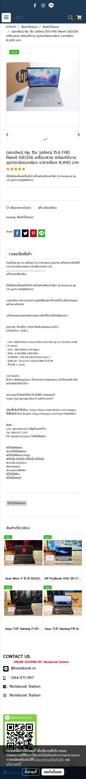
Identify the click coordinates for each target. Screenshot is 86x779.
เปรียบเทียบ (49, 208)
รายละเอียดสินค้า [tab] (20, 254)
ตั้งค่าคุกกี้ (31, 772)
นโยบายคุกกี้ (13, 764)
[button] (69, 17)
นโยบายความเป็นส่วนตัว (49, 759)
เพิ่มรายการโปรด (20, 208)
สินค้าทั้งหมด (25, 217)
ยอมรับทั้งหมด (53, 772)
